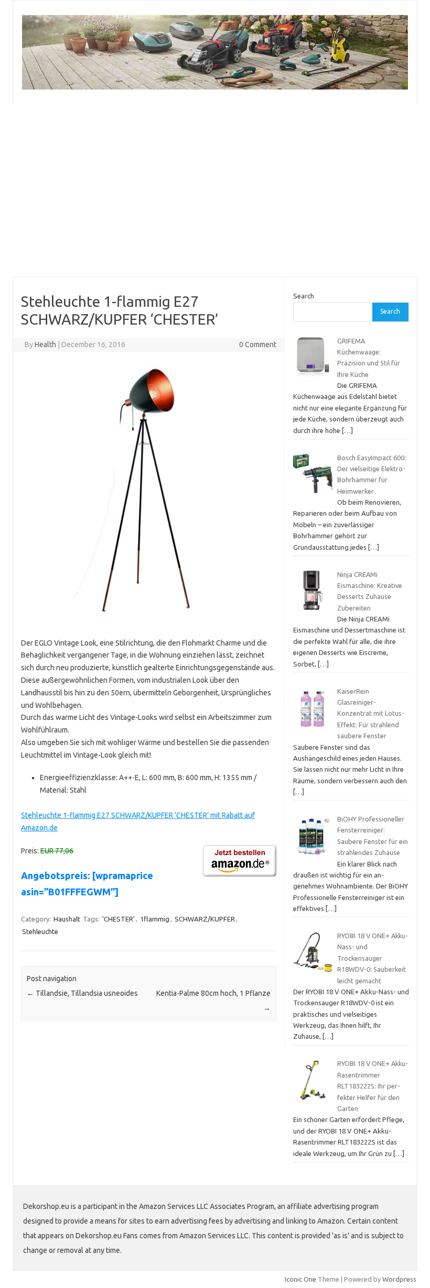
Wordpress (399, 1279)
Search (303, 295)
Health (45, 344)
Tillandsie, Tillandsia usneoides (82, 993)
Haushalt (66, 919)
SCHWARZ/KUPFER (205, 919)
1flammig (154, 919)
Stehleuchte (40, 931)
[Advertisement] (215, 190)
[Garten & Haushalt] (215, 87)
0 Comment (257, 344)
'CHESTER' (118, 919)
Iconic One (300, 1279)
